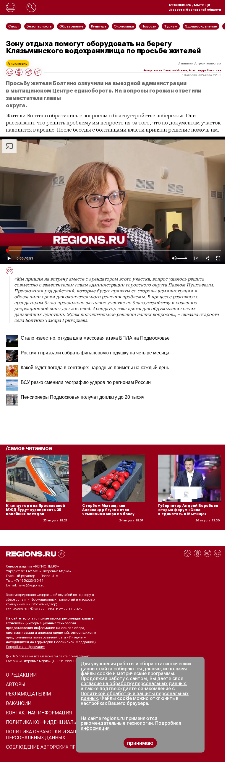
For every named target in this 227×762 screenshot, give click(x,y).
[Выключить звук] (174, 258)
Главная (186, 63)
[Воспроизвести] (9, 258)
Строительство (208, 63)
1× (195, 258)
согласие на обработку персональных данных (133, 683)
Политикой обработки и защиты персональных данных (135, 696)
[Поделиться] (207, 258)
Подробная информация (25, 647)
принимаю (140, 743)
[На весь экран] (218, 258)
